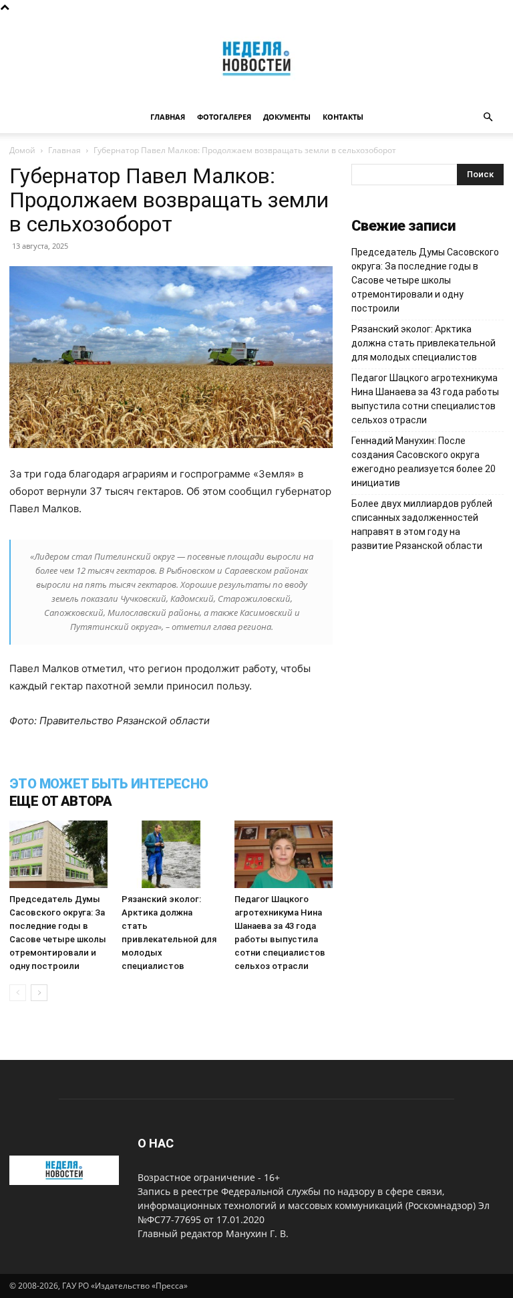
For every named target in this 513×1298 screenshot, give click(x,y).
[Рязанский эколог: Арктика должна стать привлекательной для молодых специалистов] (171, 854)
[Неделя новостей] (256, 58)
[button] (488, 117)
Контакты (343, 117)
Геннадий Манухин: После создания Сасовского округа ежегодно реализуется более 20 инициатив (423, 461)
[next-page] (39, 992)
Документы (287, 117)
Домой (22, 150)
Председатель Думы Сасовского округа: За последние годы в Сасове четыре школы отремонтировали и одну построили (425, 280)
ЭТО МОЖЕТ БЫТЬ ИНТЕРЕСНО (108, 784)
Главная (167, 117)
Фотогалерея (224, 117)
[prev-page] (17, 992)
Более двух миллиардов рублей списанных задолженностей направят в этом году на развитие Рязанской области (421, 524)
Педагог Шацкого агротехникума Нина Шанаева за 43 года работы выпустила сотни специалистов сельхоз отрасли (425, 398)
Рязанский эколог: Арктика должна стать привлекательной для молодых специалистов (423, 343)
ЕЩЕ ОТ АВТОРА (60, 801)
